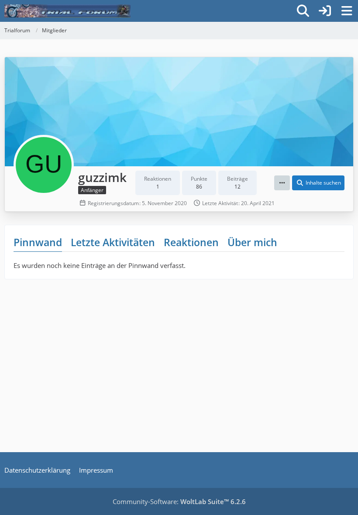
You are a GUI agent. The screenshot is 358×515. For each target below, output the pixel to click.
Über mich (252, 242)
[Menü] (346, 11)
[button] (282, 182)
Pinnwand (38, 242)
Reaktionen (191, 242)
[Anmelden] (325, 11)
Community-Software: (179, 501)
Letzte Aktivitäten (113, 242)
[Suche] (303, 11)
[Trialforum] (67, 11)
